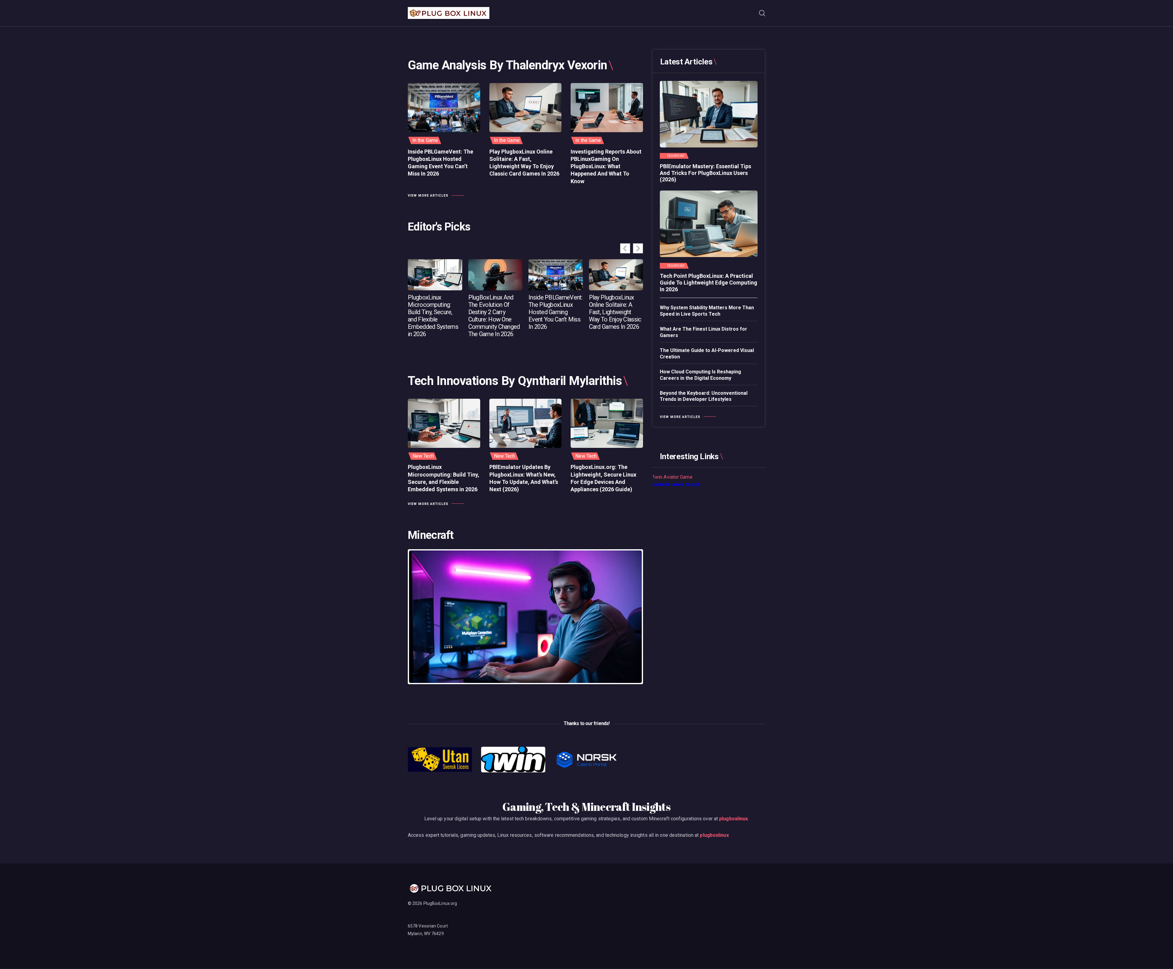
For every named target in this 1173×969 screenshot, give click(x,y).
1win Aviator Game (672, 477)
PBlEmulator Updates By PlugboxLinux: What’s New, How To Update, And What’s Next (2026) (523, 478)
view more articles (428, 196)
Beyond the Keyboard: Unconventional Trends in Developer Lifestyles (703, 396)
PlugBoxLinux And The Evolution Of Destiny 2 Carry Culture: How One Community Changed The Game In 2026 (494, 316)
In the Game (425, 140)
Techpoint (676, 156)
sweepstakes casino (676, 484)
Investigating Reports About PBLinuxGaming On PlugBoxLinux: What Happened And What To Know (606, 166)
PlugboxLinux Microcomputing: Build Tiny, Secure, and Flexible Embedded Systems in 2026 (433, 316)
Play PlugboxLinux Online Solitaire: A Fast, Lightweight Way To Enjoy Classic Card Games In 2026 (524, 162)
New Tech (423, 456)
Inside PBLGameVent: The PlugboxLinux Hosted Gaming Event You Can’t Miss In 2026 (440, 162)
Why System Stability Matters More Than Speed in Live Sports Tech (707, 311)
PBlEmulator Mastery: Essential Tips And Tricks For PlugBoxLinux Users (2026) (705, 173)
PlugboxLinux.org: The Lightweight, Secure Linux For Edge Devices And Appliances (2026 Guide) (603, 478)
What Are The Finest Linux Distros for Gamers (703, 332)
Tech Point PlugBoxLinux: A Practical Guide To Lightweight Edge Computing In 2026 (708, 282)
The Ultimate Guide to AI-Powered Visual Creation (707, 353)
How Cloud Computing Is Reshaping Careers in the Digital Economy (700, 375)
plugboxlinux (733, 819)
